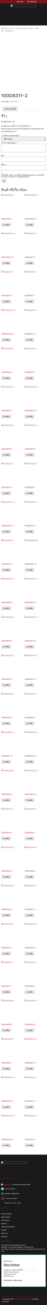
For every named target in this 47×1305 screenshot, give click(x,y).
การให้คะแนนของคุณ (10, 135)
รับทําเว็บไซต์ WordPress (23, 1299)
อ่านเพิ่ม (6, 225)
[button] (23, 22)
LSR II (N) (13, 101)
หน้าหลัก (4, 28)
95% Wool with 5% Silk (24, 28)
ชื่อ (3, 156)
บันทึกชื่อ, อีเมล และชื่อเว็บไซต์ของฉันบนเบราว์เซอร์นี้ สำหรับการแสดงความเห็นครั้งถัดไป (22, 176)
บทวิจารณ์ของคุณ (9, 143)
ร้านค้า (11, 28)
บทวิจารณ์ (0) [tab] (10, 109)
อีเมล (4, 164)
